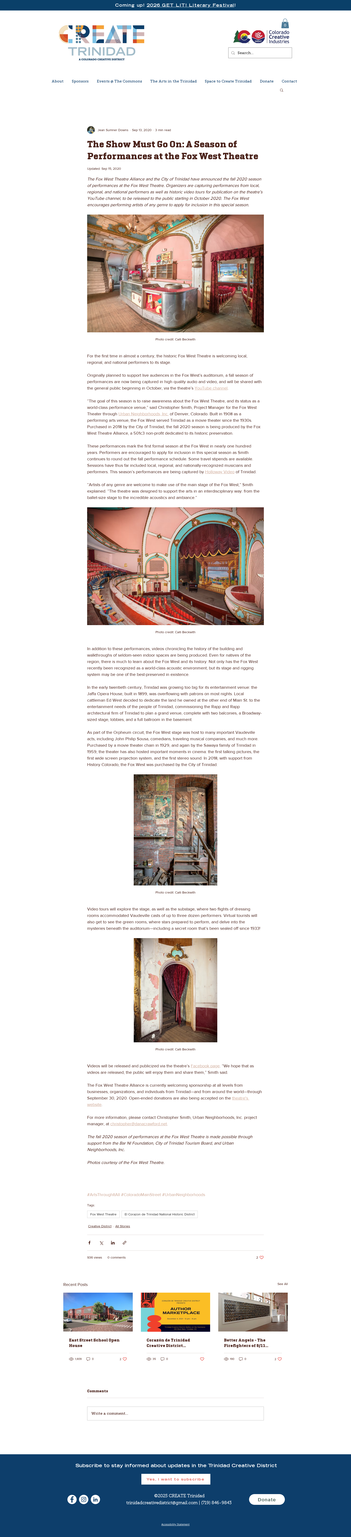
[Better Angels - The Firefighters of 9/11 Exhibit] (253, 1312)
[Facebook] (72, 1499)
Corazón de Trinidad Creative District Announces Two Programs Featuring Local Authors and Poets (175, 1342)
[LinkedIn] (95, 1499)
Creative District (100, 1226)
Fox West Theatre (103, 1214)
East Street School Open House (94, 1342)
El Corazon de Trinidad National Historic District (160, 1214)
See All (282, 1284)
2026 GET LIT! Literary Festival (190, 5)
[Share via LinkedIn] (113, 1242)
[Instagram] (83, 1499)
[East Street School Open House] (98, 1312)
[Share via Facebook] (89, 1242)
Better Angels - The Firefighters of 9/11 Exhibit (245, 1342)
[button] (285, 23)
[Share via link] (124, 1242)
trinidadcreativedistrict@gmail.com (162, 1503)
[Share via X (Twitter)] (101, 1242)
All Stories (122, 1226)
